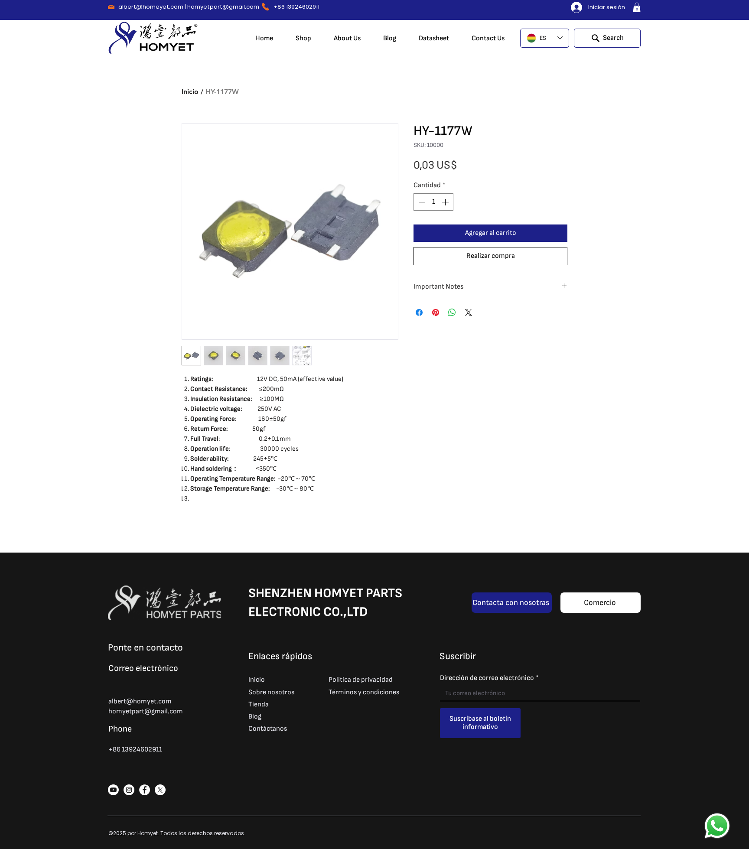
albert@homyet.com (140, 701)
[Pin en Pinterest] (435, 312)
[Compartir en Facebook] (419, 312)
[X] (160, 789)
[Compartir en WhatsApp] (452, 312)
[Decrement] (421, 202)
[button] (637, 7)
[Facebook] (144, 789)
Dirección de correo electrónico (489, 678)
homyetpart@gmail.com (223, 7)
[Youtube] (113, 789)
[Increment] (446, 202)
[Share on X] (468, 312)
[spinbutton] (433, 202)
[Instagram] (129, 789)
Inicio (190, 92)
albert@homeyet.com (150, 7)
